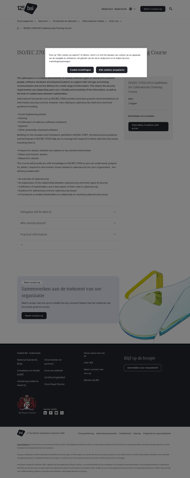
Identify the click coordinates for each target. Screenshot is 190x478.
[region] (96, 62)
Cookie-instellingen (80, 70)
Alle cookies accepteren (111, 70)
